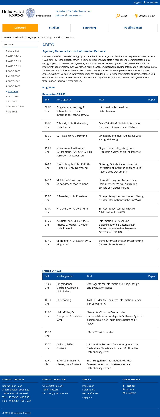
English (138, 2)
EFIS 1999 (13, 96)
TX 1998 (12, 101)
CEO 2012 (13, 50)
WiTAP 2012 (14, 55)
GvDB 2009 (14, 71)
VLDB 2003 (14, 76)
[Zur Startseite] (26, 13)
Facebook (130, 385)
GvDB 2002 (14, 86)
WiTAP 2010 (14, 65)
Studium (54, 28)
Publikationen (133, 28)
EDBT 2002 (14, 81)
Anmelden (152, 2)
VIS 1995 (13, 111)
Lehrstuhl (20, 28)
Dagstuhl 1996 (16, 106)
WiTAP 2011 (14, 60)
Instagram (130, 392)
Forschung (89, 28)
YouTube (129, 389)
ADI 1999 (13, 91)
